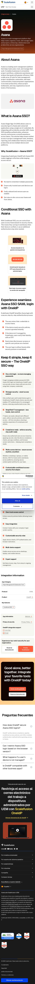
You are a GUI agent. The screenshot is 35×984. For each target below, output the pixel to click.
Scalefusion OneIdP (13, 904)
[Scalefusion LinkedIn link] (3, 848)
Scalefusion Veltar (15, 906)
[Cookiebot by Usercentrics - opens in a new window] (25, 476)
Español (6, 886)
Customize (16, 506)
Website (27, 616)
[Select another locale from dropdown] (26, 2)
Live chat (7, 630)
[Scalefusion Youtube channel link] (10, 848)
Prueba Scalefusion (25, 649)
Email (6, 633)
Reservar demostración (9, 649)
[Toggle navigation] (32, 2)
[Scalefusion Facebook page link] (14, 848)
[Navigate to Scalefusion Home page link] (7, 845)
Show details (26, 495)
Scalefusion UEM (10, 902)
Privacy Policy (25, 622)
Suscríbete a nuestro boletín (11, 882)
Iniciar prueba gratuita (17, 689)
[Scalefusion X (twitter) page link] (17, 848)
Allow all (17, 501)
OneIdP (29, 597)
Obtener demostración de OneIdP (15, 818)
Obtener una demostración (14, 980)
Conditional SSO (8, 607)
